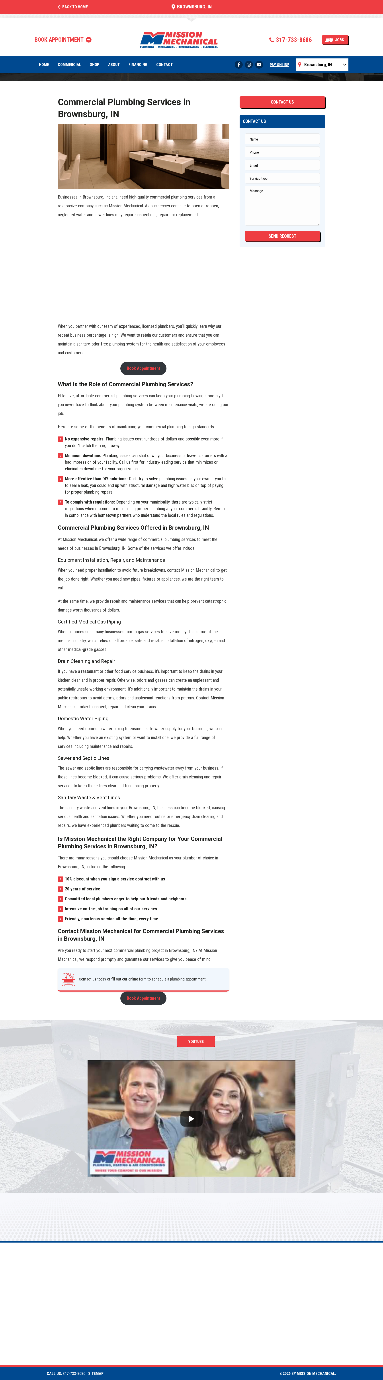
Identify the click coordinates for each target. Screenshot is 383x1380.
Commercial (69, 64)
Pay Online (279, 64)
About (114, 64)
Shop (94, 64)
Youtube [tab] (196, 1041)
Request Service (191, 328)
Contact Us (282, 102)
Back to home (75, 6)
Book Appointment (143, 368)
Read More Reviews (142, 328)
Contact (164, 64)
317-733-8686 (294, 39)
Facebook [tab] (130, 1041)
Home (44, 64)
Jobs (339, 39)
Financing (138, 64)
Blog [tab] (256, 1041)
